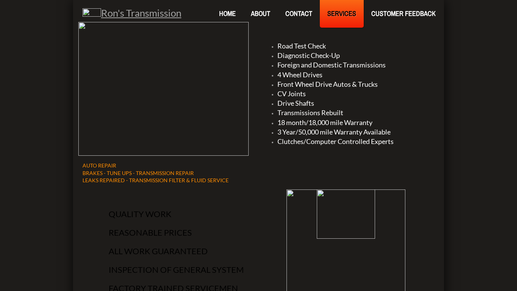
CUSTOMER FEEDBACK (403, 13)
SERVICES (341, 13)
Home (227, 13)
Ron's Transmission (141, 13)
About (260, 13)
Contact (298, 13)
